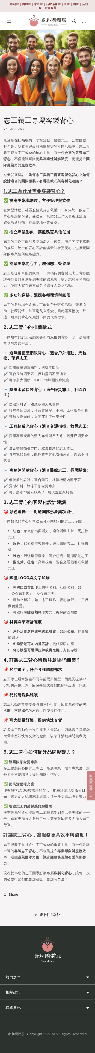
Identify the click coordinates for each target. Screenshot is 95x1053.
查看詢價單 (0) (91, 785)
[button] (9, 21)
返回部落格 (50, 914)
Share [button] (13, 894)
